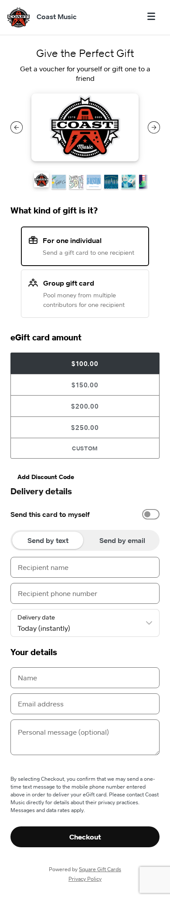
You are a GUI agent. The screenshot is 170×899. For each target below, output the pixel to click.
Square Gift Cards (100, 869)
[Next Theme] (154, 127)
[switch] (151, 514)
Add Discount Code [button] (45, 476)
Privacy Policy (85, 879)
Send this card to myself (50, 514)
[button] (41, 180)
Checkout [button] (85, 836)
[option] (85, 514)
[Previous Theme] (16, 127)
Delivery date (36, 617)
